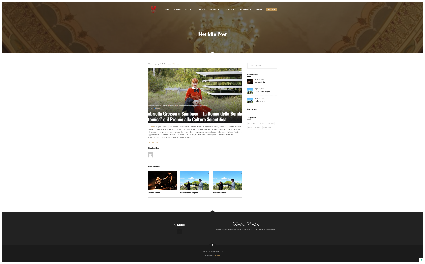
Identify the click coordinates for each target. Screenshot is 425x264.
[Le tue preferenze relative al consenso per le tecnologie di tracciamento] (421, 260)
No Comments (166, 64)
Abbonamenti (214, 9)
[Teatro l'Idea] (153, 9)
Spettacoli (189, 9)
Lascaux (217, 255)
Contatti (258, 9)
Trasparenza (245, 9)
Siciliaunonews (219, 192)
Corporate (270, 123)
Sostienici (271, 9)
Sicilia (152, 127)
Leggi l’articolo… (153, 142)
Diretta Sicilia (154, 192)
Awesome (251, 123)
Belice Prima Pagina (189, 192)
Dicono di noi (229, 9)
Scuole (201, 9)
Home (166, 9)
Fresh (250, 128)
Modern (257, 128)
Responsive (267, 128)
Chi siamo (177, 9)
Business (261, 123)
